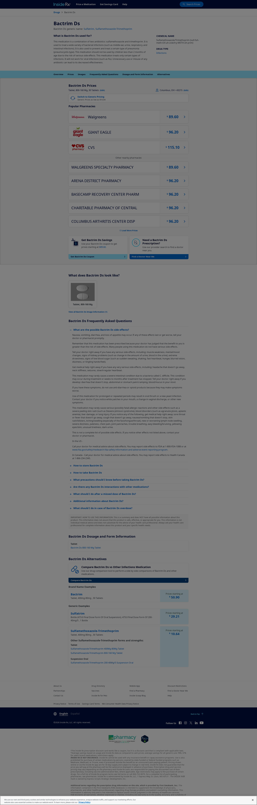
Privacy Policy (84, 802)
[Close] (253, 800)
